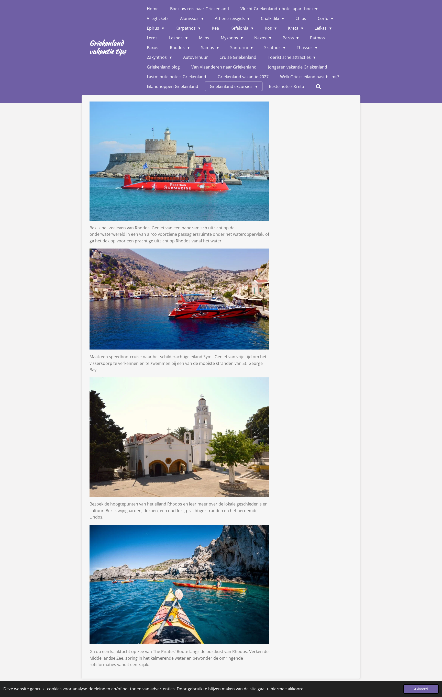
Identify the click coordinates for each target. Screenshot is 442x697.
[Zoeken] (318, 86)
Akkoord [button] (421, 689)
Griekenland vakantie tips (107, 47)
